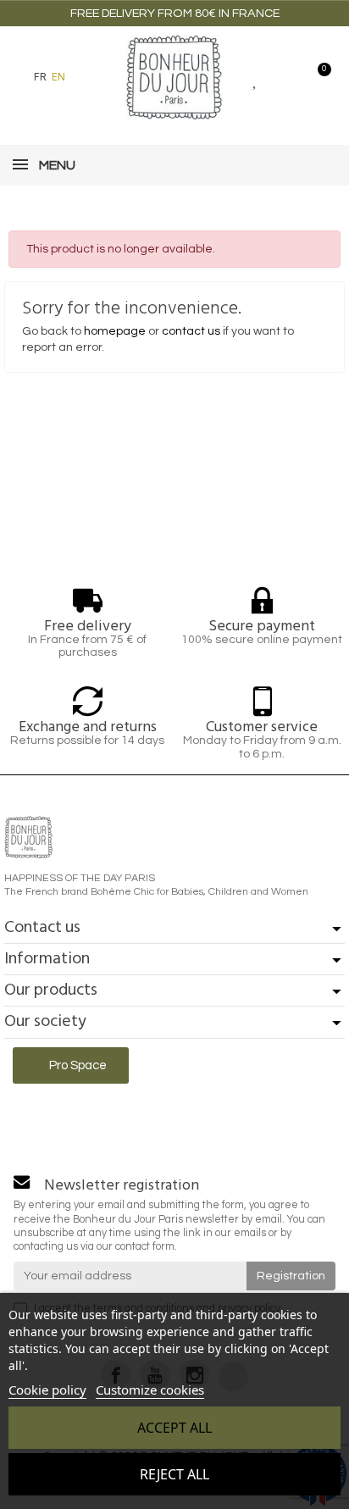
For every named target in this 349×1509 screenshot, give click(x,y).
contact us (191, 331)
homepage (115, 331)
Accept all (174, 1427)
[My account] (286, 77)
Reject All (174, 1474)
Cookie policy (47, 1389)
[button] (87, 77)
